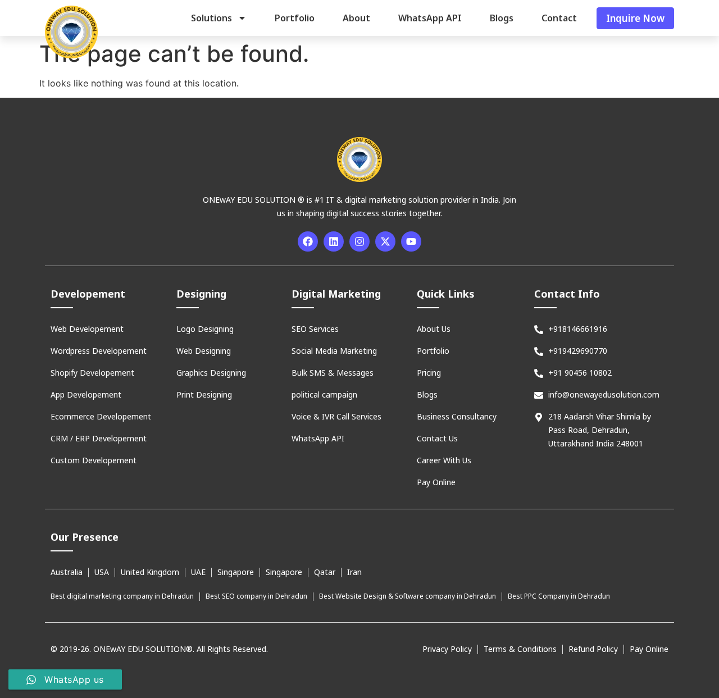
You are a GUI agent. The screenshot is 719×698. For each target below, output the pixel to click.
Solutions (211, 18)
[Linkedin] (334, 241)
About (356, 18)
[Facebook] (308, 241)
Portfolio (295, 18)
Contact (559, 18)
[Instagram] (359, 241)
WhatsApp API (430, 18)
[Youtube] (411, 241)
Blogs (501, 18)
